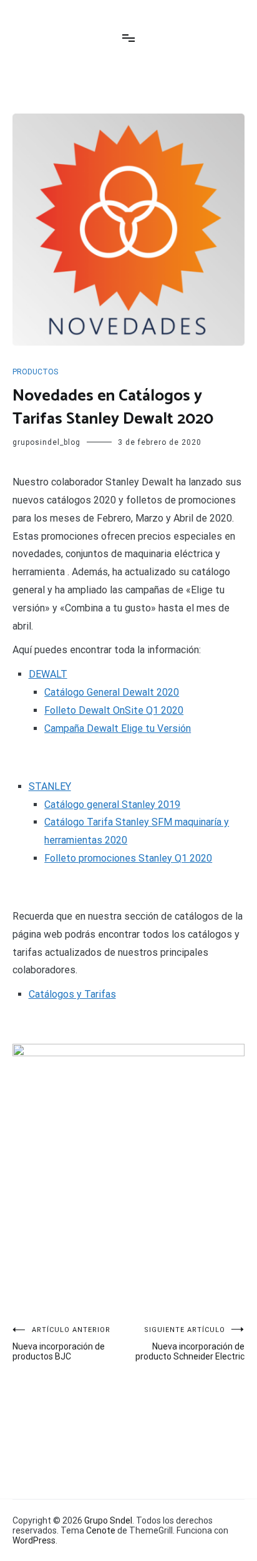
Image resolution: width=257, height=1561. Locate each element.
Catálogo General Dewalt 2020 (111, 692)
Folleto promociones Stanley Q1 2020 (128, 858)
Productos (35, 371)
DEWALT (48, 674)
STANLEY (50, 786)
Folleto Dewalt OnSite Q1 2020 (113, 710)
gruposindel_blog (46, 442)
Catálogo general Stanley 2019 (112, 804)
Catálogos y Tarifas (72, 994)
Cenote (100, 1530)
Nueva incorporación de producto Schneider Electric (190, 1343)
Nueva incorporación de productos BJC (61, 1343)
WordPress (34, 1540)
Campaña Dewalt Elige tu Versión (117, 728)
